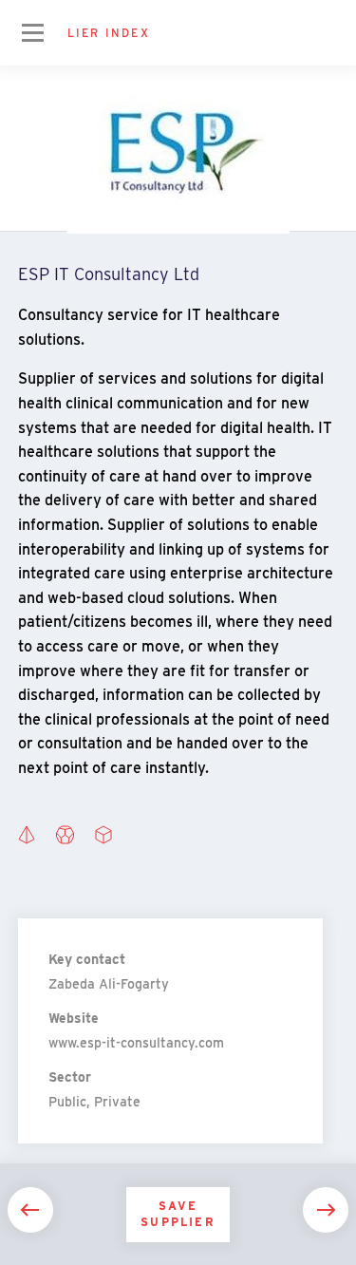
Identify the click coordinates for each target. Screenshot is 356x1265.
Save (178, 1214)
